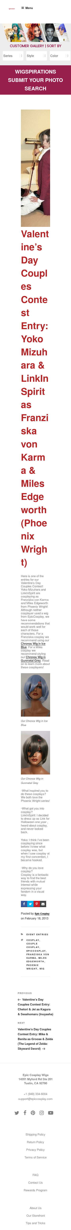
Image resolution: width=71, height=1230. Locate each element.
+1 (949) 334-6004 (35, 1094)
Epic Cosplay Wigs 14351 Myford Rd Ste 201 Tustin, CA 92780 (36, 1079)
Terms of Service (35, 1157)
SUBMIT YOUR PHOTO (35, 80)
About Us (36, 1208)
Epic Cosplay (42, 913)
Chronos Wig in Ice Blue (33, 645)
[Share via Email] (43, 904)
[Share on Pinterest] (37, 904)
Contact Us (35, 1182)
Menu (29, 8)
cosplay (32, 940)
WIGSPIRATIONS (35, 71)
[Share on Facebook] (24, 904)
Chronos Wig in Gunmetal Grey (33, 658)
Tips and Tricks (35, 1223)
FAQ (35, 1175)
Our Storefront (35, 1215)
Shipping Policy (35, 1134)
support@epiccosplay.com (35, 1099)
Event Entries (37, 934)
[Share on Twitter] (30, 904)
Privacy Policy (35, 1149)
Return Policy (35, 1142)
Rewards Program (35, 1190)
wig (42, 968)
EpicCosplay (36, 950)
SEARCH (35, 88)
